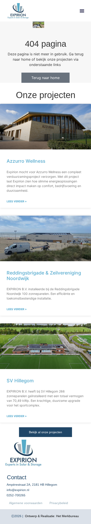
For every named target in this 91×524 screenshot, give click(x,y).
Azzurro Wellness (26, 161)
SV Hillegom (20, 380)
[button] (81, 10)
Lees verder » (17, 201)
